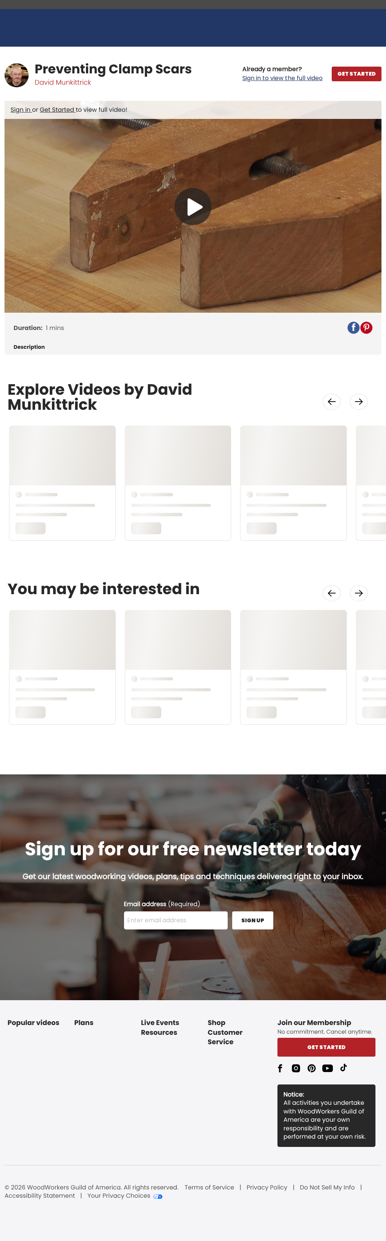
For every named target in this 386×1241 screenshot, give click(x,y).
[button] (282, 74)
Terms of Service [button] (209, 1187)
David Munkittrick (63, 82)
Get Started (58, 109)
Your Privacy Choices (118, 1196)
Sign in (21, 109)
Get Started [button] (326, 1047)
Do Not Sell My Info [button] (327, 1187)
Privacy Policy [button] (267, 1187)
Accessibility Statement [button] (40, 1196)
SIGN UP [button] (252, 920)
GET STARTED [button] (356, 74)
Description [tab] (29, 347)
